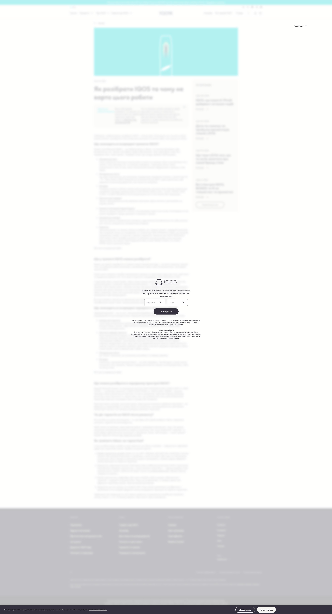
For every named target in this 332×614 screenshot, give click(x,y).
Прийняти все (266, 609)
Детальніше (245, 609)
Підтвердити (166, 311)
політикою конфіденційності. (98, 610)
